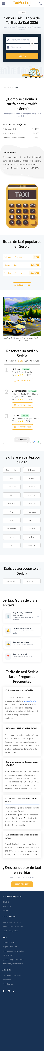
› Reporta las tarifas (9, 947)
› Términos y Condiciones (11, 975)
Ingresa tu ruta (30, 701)
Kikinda (31, 478)
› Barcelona (6, 906)
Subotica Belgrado (13, 273)
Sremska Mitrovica (12, 529)
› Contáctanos (7, 984)
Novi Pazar (32, 495)
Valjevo (31, 537)
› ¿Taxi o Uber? (7, 955)
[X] (3, 991)
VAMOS (22, 56)
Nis (11, 495)
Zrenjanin (31, 545)
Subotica (31, 529)
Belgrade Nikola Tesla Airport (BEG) (13, 470)
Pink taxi (16, 369)
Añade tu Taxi (22, 884)
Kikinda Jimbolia (12, 265)
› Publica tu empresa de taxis (12, 926)
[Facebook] (8, 991)
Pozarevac (31, 512)
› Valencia (5, 910)
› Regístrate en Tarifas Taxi (11, 922)
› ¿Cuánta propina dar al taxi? (12, 959)
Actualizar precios (22, 285)
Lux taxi (16, 415)
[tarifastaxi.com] (22, 3)
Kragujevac (11, 487)
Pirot (11, 512)
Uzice (11, 537)
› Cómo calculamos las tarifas (13, 951)
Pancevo (32, 503)
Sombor (32, 520)
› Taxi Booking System (10, 931)
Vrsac (12, 545)
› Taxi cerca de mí (8, 942)
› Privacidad (6, 980)
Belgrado (31, 470)
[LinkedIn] (13, 991)
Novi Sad (11, 503)
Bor (11, 478)
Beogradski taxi (19, 390)
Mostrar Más (22, 439)
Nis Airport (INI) (32, 581)
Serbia (22, 12)
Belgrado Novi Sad (13, 257)
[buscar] (40, 3)
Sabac (11, 520)
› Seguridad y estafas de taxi (12, 964)
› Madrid (5, 902)
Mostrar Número (24, 381)
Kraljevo (32, 487)
